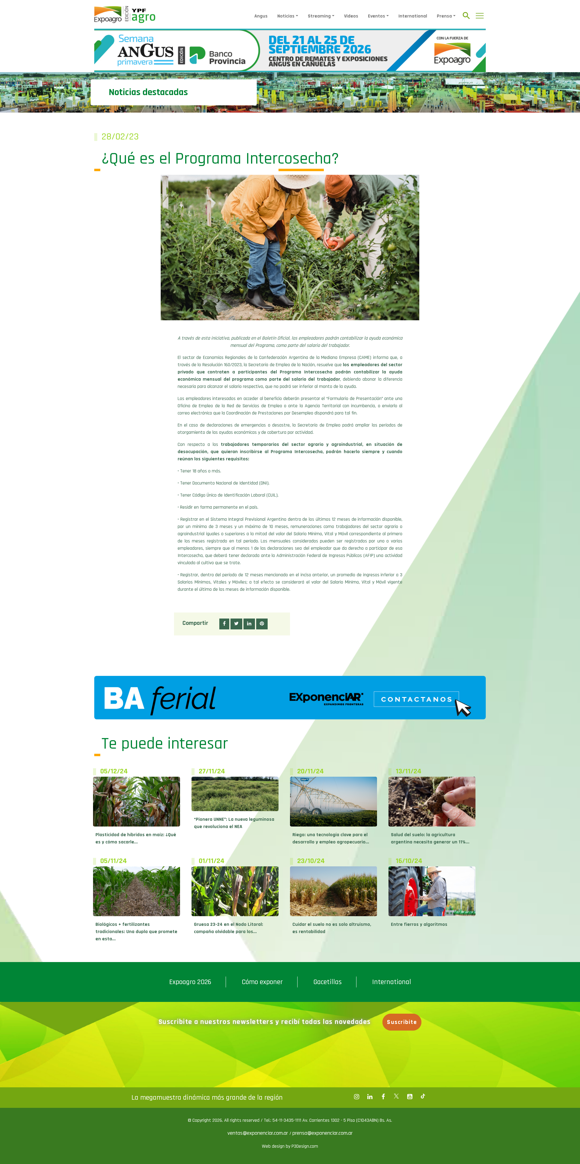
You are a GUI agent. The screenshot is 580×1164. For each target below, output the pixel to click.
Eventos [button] (376, 16)
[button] (224, 624)
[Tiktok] (422, 1096)
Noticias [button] (286, 16)
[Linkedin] (369, 1096)
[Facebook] (356, 1096)
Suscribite (402, 1022)
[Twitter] (396, 1096)
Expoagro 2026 (190, 982)
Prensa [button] (444, 16)
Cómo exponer (262, 982)
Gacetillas (327, 982)
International (412, 16)
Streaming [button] (319, 16)
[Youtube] (409, 1096)
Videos (351, 16)
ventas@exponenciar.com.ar (258, 1133)
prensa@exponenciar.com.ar (322, 1133)
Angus (261, 16)
